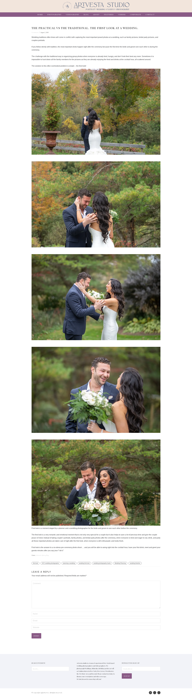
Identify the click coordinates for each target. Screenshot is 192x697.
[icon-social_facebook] (155, 692)
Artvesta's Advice (40, 555)
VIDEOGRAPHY (72, 14)
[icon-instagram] (151, 692)
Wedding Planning (120, 563)
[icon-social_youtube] (158, 692)
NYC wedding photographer (50, 563)
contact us (105, 674)
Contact (150, 14)
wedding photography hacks (102, 563)
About (96, 14)
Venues (122, 14)
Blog (86, 14)
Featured (109, 14)
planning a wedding (69, 563)
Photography (54, 14)
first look (35, 563)
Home (40, 14)
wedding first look (84, 563)
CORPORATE (135, 14)
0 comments (35, 32)
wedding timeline (135, 563)
